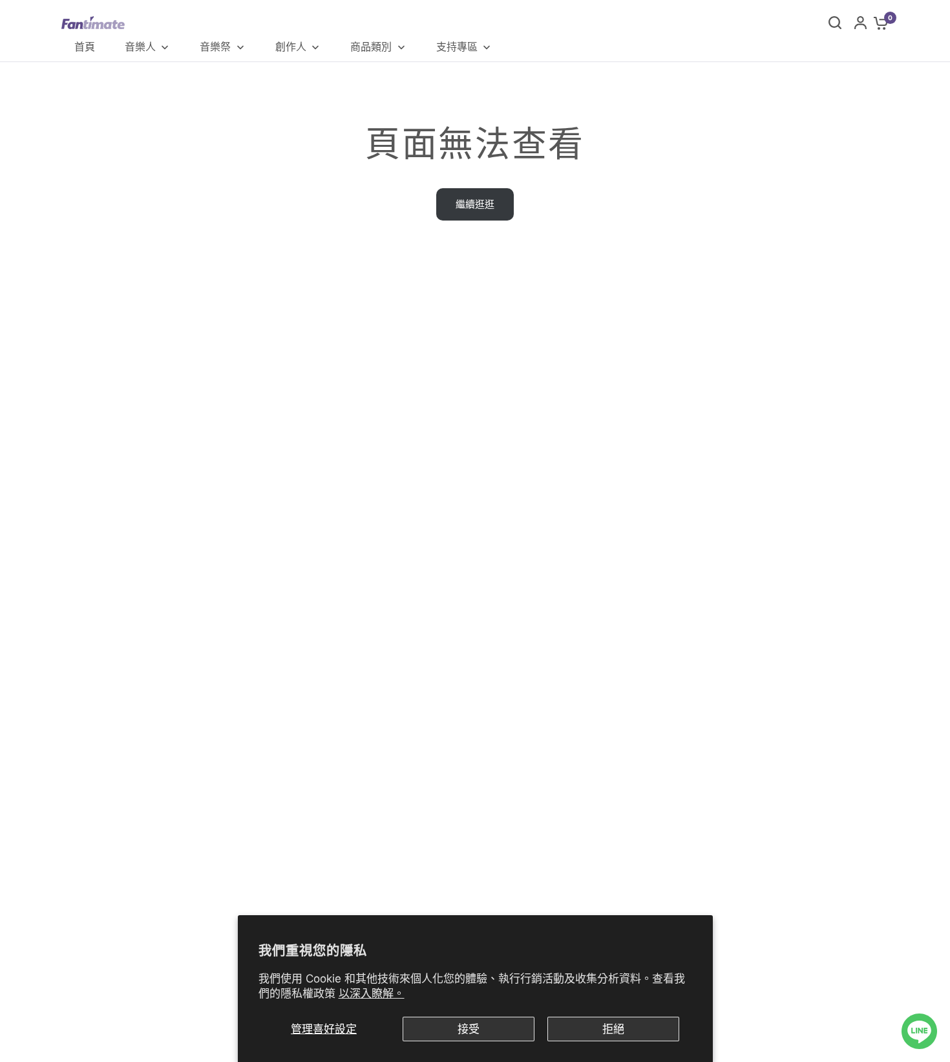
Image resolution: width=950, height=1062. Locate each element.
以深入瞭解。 (372, 993)
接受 (469, 1029)
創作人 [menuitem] (290, 46)
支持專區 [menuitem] (457, 46)
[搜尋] (835, 22)
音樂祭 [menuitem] (215, 46)
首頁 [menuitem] (84, 46)
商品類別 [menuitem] (371, 46)
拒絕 (613, 1029)
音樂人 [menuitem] (140, 46)
